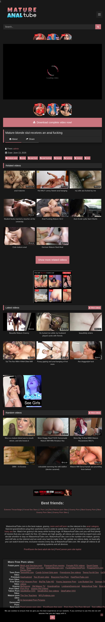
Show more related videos (52, 259)
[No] (102, 615)
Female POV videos (75, 566)
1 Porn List (43, 510)
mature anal (12, 158)
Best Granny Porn (88, 510)
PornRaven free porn (52, 607)
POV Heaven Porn (28, 582)
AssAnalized (26, 577)
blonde (58, 158)
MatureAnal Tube (89, 586)
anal (23, 158)
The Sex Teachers (28, 595)
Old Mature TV (38, 586)
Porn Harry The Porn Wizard (77, 607)
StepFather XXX (68, 591)
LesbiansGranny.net (71, 586)
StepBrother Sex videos (48, 591)
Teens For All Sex (91, 572)
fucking (69, 158)
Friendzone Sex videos (70, 572)
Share (32, 139)
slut (88, 158)
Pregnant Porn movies (54, 566)
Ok (52, 617)
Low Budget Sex (85, 582)
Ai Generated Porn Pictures (32, 600)
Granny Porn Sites (60, 512)
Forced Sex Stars (30, 510)
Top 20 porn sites (41, 577)
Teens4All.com (27, 572)
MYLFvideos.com (47, 595)
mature (79, 158)
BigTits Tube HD (46, 582)
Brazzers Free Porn (60, 577)
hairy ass (9, 531)
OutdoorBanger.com (54, 568)
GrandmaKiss (53, 586)
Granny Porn (74, 510)
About (14, 139)
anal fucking (46, 158)
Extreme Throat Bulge (13, 510)
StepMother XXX (27, 591)
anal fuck (33, 158)
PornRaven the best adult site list (39, 549)
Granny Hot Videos (39, 589)
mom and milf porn (58, 526)
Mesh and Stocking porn (31, 566)
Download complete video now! (54, 122)
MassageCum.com (35, 568)
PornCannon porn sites (30, 607)
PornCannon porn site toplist (68, 549)
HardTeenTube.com (80, 577)
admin (16, 149)
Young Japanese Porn (66, 582)
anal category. (92, 526)
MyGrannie (25, 586)
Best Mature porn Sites (58, 510)
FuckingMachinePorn (75, 568)
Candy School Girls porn (47, 572)
